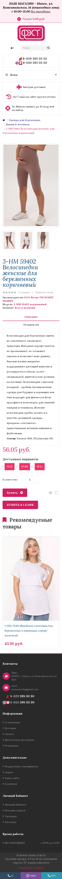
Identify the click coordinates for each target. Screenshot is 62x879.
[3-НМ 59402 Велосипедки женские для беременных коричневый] (31, 185)
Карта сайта (12, 778)
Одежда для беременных (24, 120)
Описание (31, 316)
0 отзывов (24, 292)
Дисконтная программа (19, 739)
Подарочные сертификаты (21, 766)
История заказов (15, 810)
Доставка (10, 728)
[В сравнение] (49, 637)
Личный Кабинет (15, 804)
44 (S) (10, 466)
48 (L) (40, 466)
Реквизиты (11, 745)
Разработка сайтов (31, 867)
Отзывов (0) (31, 324)
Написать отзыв (44, 292)
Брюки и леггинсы (17, 124)
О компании (12, 722)
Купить (12, 492)
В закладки (50, 493)
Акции (9, 772)
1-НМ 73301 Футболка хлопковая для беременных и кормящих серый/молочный (28, 630)
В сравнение (56, 493)
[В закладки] (55, 637)
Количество (10, 479)
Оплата (9, 734)
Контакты (11, 783)
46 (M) (24, 466)
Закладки (11, 816)
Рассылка (10, 822)
